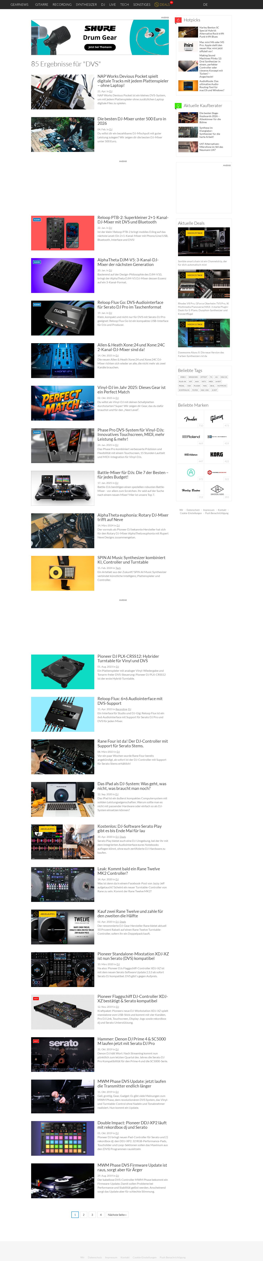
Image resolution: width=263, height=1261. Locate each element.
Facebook (232, 4)
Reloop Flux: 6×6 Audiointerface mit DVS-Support (130, 700)
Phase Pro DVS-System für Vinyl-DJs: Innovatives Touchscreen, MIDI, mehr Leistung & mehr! (131, 434)
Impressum (209, 510)
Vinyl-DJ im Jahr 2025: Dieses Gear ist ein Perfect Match (132, 389)
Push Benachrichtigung (216, 513)
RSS (248, 5)
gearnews (19, 4)
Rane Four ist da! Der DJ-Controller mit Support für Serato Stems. (133, 743)
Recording (62, 4)
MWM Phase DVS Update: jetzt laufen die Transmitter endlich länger (132, 1083)
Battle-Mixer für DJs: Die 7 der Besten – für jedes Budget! (133, 474)
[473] (217, 418)
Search (257, 5)
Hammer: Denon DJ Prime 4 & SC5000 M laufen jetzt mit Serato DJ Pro (132, 1041)
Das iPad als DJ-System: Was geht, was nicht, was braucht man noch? (132, 786)
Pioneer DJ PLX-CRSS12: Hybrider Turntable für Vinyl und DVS (128, 658)
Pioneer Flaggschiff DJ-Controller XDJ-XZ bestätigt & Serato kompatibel (133, 998)
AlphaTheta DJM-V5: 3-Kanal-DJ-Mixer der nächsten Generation (128, 262)
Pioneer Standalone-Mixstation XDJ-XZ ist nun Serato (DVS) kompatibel (133, 956)
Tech (124, 4)
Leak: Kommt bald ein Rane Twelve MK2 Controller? (129, 871)
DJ (103, 4)
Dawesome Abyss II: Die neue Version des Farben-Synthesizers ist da (201, 340)
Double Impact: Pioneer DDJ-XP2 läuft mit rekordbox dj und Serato (132, 1125)
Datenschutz (193, 510)
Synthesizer (86, 4)
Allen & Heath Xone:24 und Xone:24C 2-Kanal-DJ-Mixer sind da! (131, 347)
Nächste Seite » (117, 1214)
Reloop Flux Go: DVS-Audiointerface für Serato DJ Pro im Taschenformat (130, 304)
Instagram (225, 4)
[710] (191, 418)
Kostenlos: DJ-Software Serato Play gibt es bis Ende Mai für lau (130, 828)
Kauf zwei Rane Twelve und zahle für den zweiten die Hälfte (130, 913)
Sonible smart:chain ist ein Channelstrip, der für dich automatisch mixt (202, 249)
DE (205, 4)
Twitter (240, 4)
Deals (165, 4)
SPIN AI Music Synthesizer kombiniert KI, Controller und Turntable (131, 559)
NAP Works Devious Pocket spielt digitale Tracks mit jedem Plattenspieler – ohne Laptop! (133, 81)
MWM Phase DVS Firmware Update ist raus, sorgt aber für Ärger (132, 1167)
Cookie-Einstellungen (191, 513)
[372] (191, 472)
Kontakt (222, 510)
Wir (181, 510)
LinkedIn (217, 4)
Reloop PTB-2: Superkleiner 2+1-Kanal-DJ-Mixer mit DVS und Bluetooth (133, 219)
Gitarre (41, 4)
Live (112, 4)
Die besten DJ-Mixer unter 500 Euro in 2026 (132, 121)
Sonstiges (141, 4)
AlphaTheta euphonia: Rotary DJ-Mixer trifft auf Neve (133, 517)
